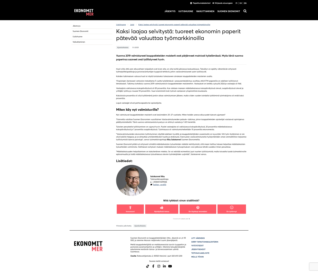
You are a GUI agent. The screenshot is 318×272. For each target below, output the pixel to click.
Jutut (132, 24)
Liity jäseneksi (198, 238)
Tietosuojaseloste (200, 253)
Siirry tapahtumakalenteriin (204, 242)
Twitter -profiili (159, 184)
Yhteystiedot (197, 245)
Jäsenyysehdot (198, 249)
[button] (130, 209)
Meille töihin (197, 257)
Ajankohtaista (122, 47)
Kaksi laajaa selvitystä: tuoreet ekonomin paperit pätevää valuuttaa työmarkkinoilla (174, 24)
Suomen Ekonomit (228, 11)
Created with (180, 219)
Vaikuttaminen (205, 11)
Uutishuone (185, 11)
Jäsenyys (169, 11)
